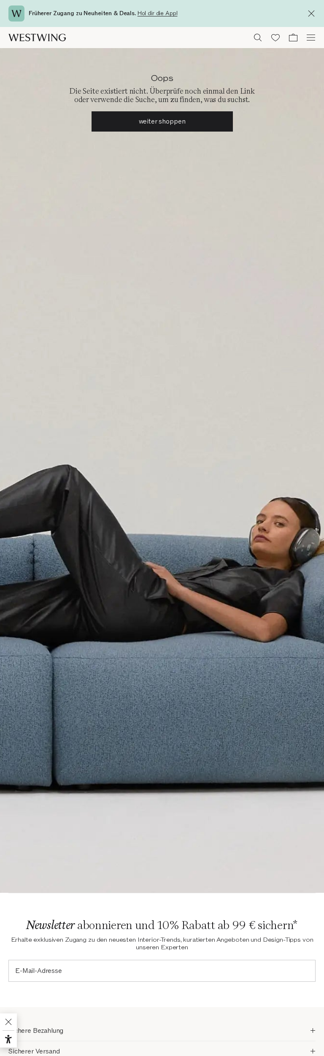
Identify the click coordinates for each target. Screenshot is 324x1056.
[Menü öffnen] (311, 37)
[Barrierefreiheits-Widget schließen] (8, 1021)
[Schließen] (313, 13)
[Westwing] (37, 37)
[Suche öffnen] (258, 37)
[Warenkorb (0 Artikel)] (293, 37)
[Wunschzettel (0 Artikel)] (275, 37)
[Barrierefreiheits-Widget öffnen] (8, 1039)
